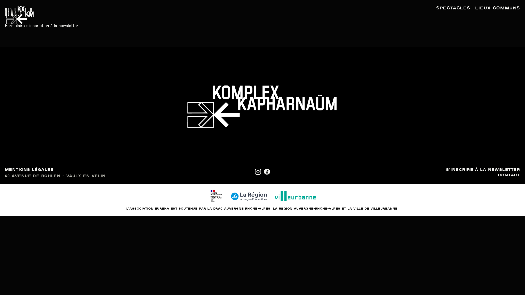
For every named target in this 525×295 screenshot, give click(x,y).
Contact (509, 175)
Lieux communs (497, 8)
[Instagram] (258, 171)
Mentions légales (29, 170)
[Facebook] (267, 171)
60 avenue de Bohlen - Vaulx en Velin (55, 176)
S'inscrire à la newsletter (483, 170)
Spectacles (453, 8)
